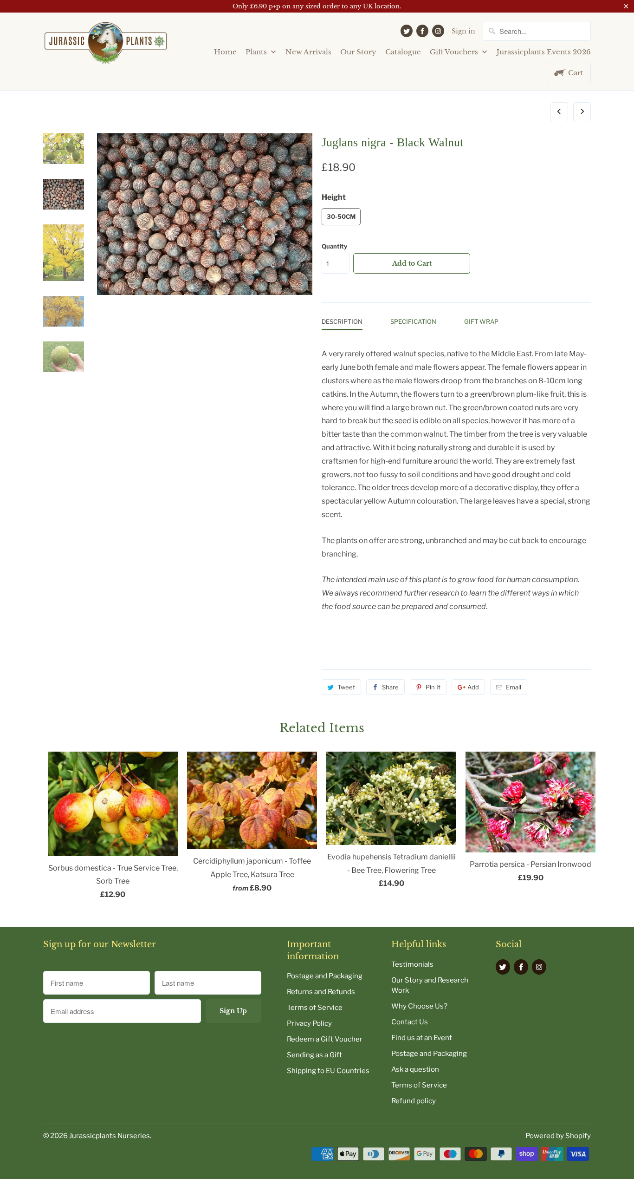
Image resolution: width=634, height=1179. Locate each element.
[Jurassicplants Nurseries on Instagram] (438, 31)
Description (342, 321)
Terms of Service (315, 1007)
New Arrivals (308, 51)
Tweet (346, 687)
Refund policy (413, 1101)
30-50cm (341, 216)
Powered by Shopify (558, 1136)
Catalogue (403, 51)
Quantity (334, 246)
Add (473, 687)
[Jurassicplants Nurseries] (105, 47)
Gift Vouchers (455, 51)
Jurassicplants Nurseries (109, 1136)
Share (390, 687)
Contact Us (409, 1022)
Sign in (463, 31)
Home (225, 51)
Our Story (358, 51)
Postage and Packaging (324, 976)
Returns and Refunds (321, 992)
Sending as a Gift (314, 1055)
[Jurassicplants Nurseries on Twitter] (407, 31)
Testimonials (412, 964)
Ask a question (415, 1069)
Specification (413, 321)
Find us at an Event (421, 1038)
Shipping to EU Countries (328, 1071)
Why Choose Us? (419, 1006)
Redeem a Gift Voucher (324, 1039)
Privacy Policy (309, 1023)
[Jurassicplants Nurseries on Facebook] (422, 31)
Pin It (433, 687)
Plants (257, 51)
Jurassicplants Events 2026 (544, 51)
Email (513, 687)
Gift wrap (481, 321)
